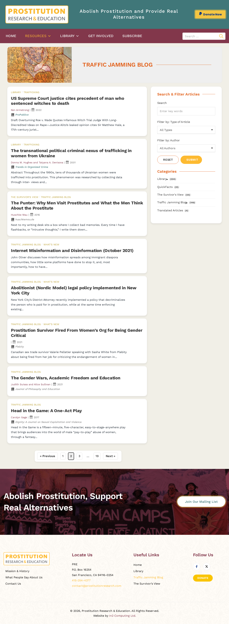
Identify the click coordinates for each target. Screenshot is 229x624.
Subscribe (132, 36)
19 (97, 456)
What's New (51, 244)
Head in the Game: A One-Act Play (46, 410)
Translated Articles (170, 210)
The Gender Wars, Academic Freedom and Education (65, 377)
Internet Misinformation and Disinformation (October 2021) (72, 250)
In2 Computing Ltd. (122, 615)
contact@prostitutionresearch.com (96, 585)
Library (67, 36)
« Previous (47, 456)
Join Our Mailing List (201, 501)
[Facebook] (196, 566)
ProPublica (22, 114)
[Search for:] (203, 36)
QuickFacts (165, 187)
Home (11, 36)
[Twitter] (206, 566)
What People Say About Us (23, 577)
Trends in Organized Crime (31, 166)
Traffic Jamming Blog (56, 197)
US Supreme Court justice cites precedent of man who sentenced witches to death (67, 101)
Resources (36, 36)
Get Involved (100, 36)
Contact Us (13, 583)
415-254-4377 (81, 580)
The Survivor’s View (146, 583)
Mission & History (17, 571)
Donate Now (212, 14)
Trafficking (31, 92)
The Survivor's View (24, 197)
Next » (110, 456)
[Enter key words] (186, 111)
